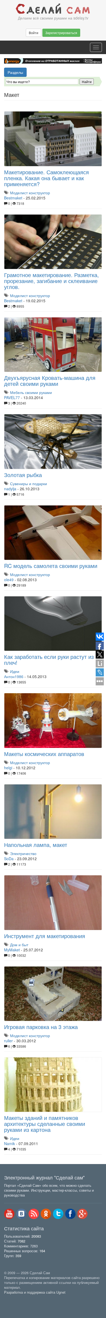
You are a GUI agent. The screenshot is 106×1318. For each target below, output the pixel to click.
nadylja (10, 488)
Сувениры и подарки (28, 483)
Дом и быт (19, 944)
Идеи (14, 671)
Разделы (15, 72)
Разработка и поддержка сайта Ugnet (35, 1292)
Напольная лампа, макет (35, 845)
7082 (21, 1241)
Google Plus (82, 1214)
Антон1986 (13, 676)
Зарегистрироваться (61, 32)
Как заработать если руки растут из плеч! (49, 659)
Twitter (58, 1214)
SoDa (9, 858)
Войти (33, 32)
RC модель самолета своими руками (50, 566)
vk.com (21, 1214)
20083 (36, 1236)
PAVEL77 (12, 397)
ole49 (9, 579)
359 (18, 1255)
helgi (8, 767)
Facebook (70, 1214)
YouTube (9, 1214)
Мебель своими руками (31, 392)
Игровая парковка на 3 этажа (41, 1027)
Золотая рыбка (23, 475)
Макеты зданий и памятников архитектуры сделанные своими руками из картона (44, 1123)
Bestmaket (13, 198)
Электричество (23, 853)
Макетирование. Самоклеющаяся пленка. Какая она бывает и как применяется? (46, 178)
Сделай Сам (53, 9)
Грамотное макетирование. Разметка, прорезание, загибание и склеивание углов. (51, 281)
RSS (34, 1214)
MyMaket (12, 949)
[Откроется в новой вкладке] (16, 1298)
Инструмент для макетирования (44, 936)
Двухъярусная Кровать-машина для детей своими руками (49, 380)
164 (42, 1250)
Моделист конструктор (30, 192)
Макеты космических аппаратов (44, 754)
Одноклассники (46, 1214)
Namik (9, 1143)
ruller (8, 1040)
